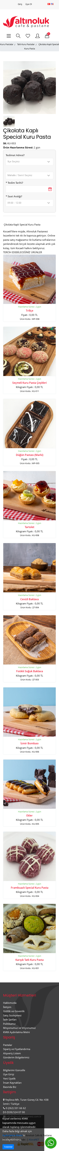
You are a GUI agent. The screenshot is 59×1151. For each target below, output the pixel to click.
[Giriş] (37, 36)
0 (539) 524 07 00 (15, 1112)
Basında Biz (9, 1087)
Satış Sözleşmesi (12, 1015)
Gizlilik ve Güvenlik (14, 1011)
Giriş (20, 4)
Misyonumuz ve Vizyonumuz (19, 1027)
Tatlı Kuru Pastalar (26, 44)
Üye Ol (28, 4)
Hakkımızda (9, 1002)
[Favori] (28, 36)
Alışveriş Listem (12, 1053)
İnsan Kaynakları (12, 1082)
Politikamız (9, 1023)
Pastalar (7, 1045)
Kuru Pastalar (6, 44)
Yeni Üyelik (9, 1078)
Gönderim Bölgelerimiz (16, 1057)
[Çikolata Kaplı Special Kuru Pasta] (9, 121)
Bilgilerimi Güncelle (14, 1070)
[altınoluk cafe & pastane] (26, 21)
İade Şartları (10, 1019)
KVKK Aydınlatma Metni (16, 1032)
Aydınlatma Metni (12, 1135)
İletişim (7, 1007)
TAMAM (8, 1146)
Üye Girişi (8, 1074)
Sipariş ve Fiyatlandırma (16, 1049)
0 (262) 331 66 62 (16, 1108)
